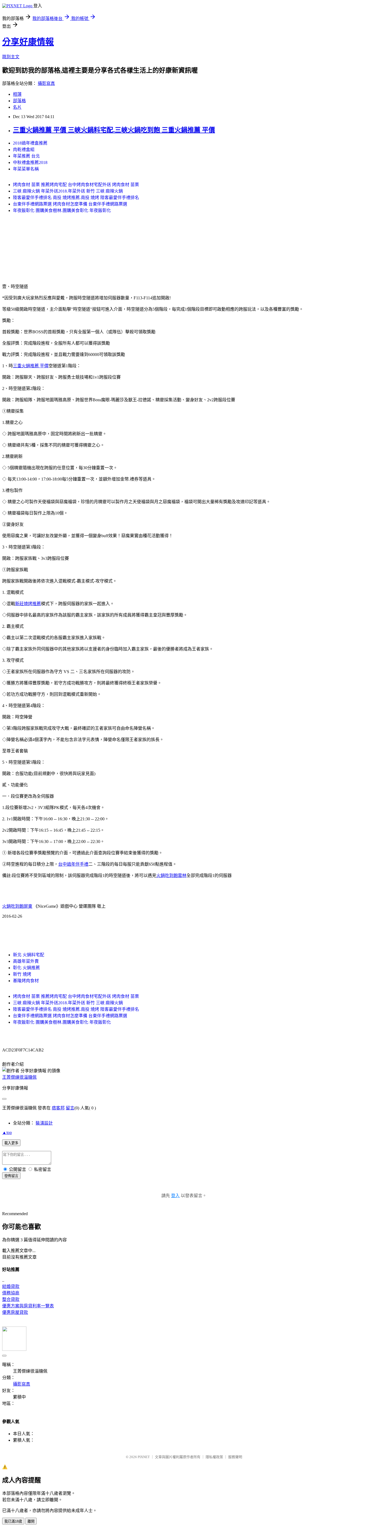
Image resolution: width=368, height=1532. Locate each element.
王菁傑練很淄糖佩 (19, 1077)
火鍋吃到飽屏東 (17, 906)
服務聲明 (235, 1457)
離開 (30, 1521)
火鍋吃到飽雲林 (171, 875)
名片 (17, 107)
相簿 (17, 94)
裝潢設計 (44, 1123)
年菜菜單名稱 (26, 169)
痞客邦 (58, 1108)
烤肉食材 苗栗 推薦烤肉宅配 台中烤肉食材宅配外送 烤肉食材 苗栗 (76, 184)
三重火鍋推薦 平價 (30, 366)
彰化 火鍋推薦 (26, 967)
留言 (70, 1108)
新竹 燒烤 (22, 974)
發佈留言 (11, 1176)
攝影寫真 (46, 83)
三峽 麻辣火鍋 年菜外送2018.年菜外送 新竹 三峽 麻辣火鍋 (68, 191)
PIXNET (144, 1457)
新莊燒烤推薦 (28, 603)
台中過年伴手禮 (73, 864)
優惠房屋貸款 (15, 1312)
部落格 (19, 100)
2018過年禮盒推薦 (30, 143)
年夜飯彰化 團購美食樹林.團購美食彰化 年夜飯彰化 (62, 210)
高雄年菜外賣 (26, 961)
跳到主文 (10, 56)
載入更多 (11, 1143)
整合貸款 (10, 1299)
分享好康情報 (28, 42)
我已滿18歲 (13, 1521)
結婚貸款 (10, 1286)
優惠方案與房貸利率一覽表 (28, 1306)
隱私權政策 (214, 1457)
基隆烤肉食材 (26, 980)
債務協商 (10, 1293)
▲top (7, 1132)
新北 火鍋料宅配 (28, 954)
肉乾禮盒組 (23, 149)
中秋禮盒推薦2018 (30, 162)
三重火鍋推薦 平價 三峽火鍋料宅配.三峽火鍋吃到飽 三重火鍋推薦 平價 (114, 129)
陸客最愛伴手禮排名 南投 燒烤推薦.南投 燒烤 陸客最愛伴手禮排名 (76, 197)
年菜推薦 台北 (26, 156)
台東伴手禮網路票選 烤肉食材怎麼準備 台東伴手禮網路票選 (70, 204)
